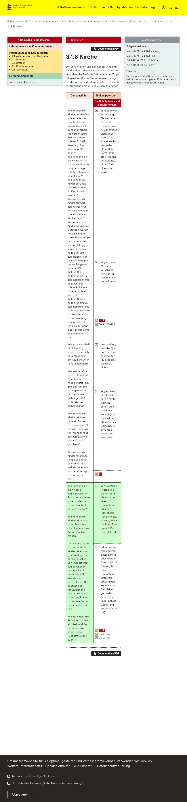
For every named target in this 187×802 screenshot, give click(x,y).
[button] (21, 76)
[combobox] (164, 7)
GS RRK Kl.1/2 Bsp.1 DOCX (142, 50)
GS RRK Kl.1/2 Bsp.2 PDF (141, 65)
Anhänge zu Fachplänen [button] (23, 82)
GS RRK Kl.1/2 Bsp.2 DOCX (142, 60)
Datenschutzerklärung (113, 766)
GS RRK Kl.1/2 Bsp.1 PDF (141, 55)
